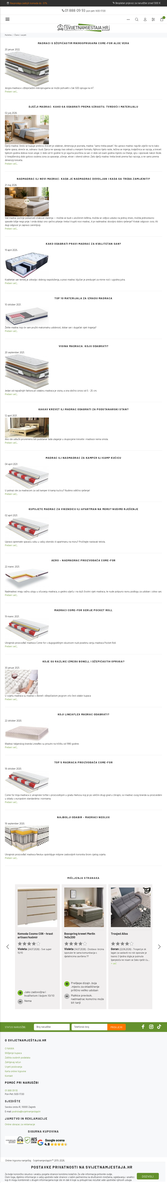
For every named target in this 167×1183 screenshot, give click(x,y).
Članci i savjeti (20, 35)
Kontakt (9, 1076)
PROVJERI (116, 1027)
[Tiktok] (159, 1026)
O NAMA (9, 1049)
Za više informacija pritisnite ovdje (95, 1174)
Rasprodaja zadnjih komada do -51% (28, 3)
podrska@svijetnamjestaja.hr (26, 1112)
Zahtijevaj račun (13, 1062)
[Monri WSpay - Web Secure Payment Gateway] (14, 1140)
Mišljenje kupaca (13, 1053)
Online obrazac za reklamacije (20, 1125)
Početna (8, 35)
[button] (11, 947)
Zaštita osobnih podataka (17, 1058)
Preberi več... (11, 92)
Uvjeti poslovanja (13, 1067)
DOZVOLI (148, 1176)
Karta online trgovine (15, 1071)
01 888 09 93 (75, 11)
